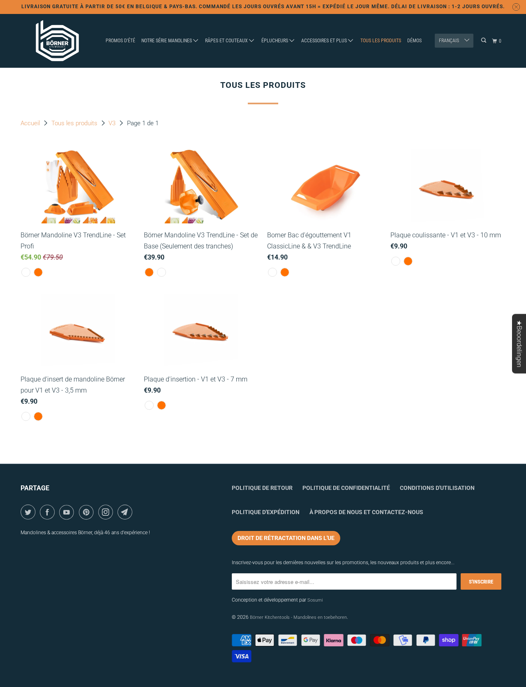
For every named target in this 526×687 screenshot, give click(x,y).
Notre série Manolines (167, 41)
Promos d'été (120, 41)
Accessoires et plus (324, 41)
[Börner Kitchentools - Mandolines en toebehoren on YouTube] (68, 512)
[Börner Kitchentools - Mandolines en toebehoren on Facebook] (49, 512)
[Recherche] (484, 40)
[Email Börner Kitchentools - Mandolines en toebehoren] (126, 512)
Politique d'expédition (266, 512)
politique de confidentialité (346, 488)
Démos (414, 41)
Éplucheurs (275, 41)
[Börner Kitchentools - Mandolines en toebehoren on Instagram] (107, 512)
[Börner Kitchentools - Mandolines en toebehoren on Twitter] (29, 512)
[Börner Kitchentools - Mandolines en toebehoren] (58, 41)
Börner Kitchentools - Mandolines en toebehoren (298, 617)
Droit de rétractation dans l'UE (286, 538)
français (449, 41)
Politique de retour (262, 488)
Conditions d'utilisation (437, 488)
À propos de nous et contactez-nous (366, 512)
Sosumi (315, 600)
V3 (112, 123)
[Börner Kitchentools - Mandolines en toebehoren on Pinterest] (88, 512)
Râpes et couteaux (227, 41)
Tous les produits (380, 41)
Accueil (31, 123)
